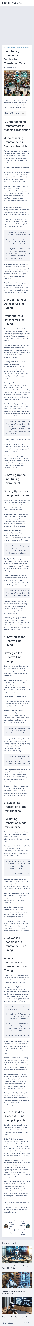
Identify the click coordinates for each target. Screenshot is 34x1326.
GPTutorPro (12, 3)
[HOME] (4, 47)
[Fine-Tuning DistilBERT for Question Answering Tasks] (17, 1280)
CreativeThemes (7, 1324)
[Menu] (31, 3)
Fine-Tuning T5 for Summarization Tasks (16, 1317)
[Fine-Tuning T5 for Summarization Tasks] (17, 1305)
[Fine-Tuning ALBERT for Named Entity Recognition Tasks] (17, 1254)
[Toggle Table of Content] (22, 113)
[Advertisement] (17, 24)
